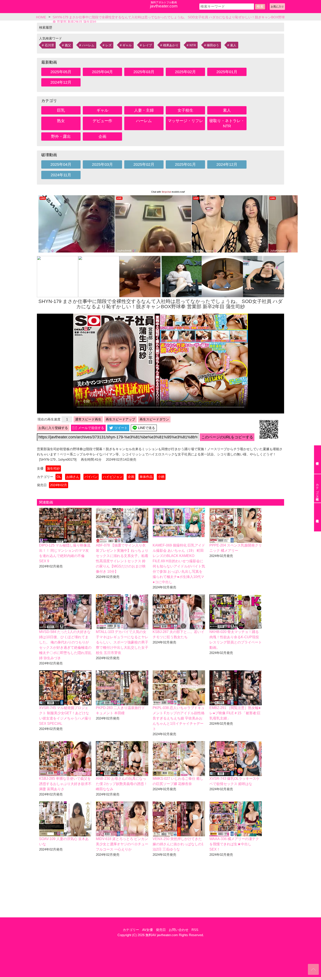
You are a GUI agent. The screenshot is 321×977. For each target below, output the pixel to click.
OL (59, 477)
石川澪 (49, 45)
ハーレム (88, 45)
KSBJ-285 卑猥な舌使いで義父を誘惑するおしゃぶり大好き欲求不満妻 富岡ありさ (65, 784)
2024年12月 (60, 82)
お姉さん (72, 477)
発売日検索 (317, 517)
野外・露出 (61, 136)
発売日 (161, 930)
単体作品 (146, 477)
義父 (68, 45)
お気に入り (277, 6)
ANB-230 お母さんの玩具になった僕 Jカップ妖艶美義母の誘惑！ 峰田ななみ (121, 784)
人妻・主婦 (144, 110)
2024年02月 (58, 485)
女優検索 (317, 459)
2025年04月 (102, 72)
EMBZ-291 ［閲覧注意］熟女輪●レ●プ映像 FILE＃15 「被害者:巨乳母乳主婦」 (235, 713)
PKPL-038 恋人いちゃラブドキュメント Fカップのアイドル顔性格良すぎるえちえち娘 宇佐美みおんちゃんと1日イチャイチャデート (179, 718)
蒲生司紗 (53, 468)
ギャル (127, 45)
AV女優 (147, 930)
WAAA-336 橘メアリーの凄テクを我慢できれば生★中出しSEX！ (234, 844)
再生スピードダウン (154, 419)
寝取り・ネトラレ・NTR (227, 123)
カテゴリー (131, 930)
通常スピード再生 (88, 419)
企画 (102, 136)
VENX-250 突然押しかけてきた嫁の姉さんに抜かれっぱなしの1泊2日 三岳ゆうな (178, 844)
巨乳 (61, 110)
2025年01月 (226, 72)
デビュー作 (102, 121)
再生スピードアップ (120, 419)
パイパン (91, 477)
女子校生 (185, 110)
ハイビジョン (113, 477)
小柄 (161, 477)
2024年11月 (61, 175)
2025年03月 (143, 72)
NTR (193, 45)
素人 (233, 45)
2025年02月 (185, 72)
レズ (108, 45)
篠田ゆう (213, 45)
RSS (195, 930)
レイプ (147, 45)
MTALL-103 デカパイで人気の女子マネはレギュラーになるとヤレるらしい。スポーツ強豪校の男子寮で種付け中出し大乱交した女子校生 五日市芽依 (122, 642)
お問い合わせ (178, 930)
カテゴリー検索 (317, 488)
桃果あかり (170, 45)
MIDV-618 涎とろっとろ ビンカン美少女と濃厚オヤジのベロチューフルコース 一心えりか (122, 844)
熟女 (61, 121)
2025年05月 (60, 72)
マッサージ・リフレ (185, 121)
